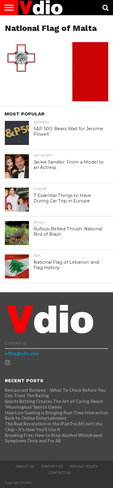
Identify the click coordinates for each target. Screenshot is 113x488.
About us (25, 466)
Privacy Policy (84, 466)
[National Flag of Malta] (56, 99)
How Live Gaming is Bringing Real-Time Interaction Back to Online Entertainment (56, 415)
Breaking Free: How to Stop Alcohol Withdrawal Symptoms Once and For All (53, 438)
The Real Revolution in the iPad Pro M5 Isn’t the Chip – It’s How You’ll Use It (53, 426)
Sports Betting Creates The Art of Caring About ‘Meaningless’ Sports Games (54, 404)
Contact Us (52, 466)
